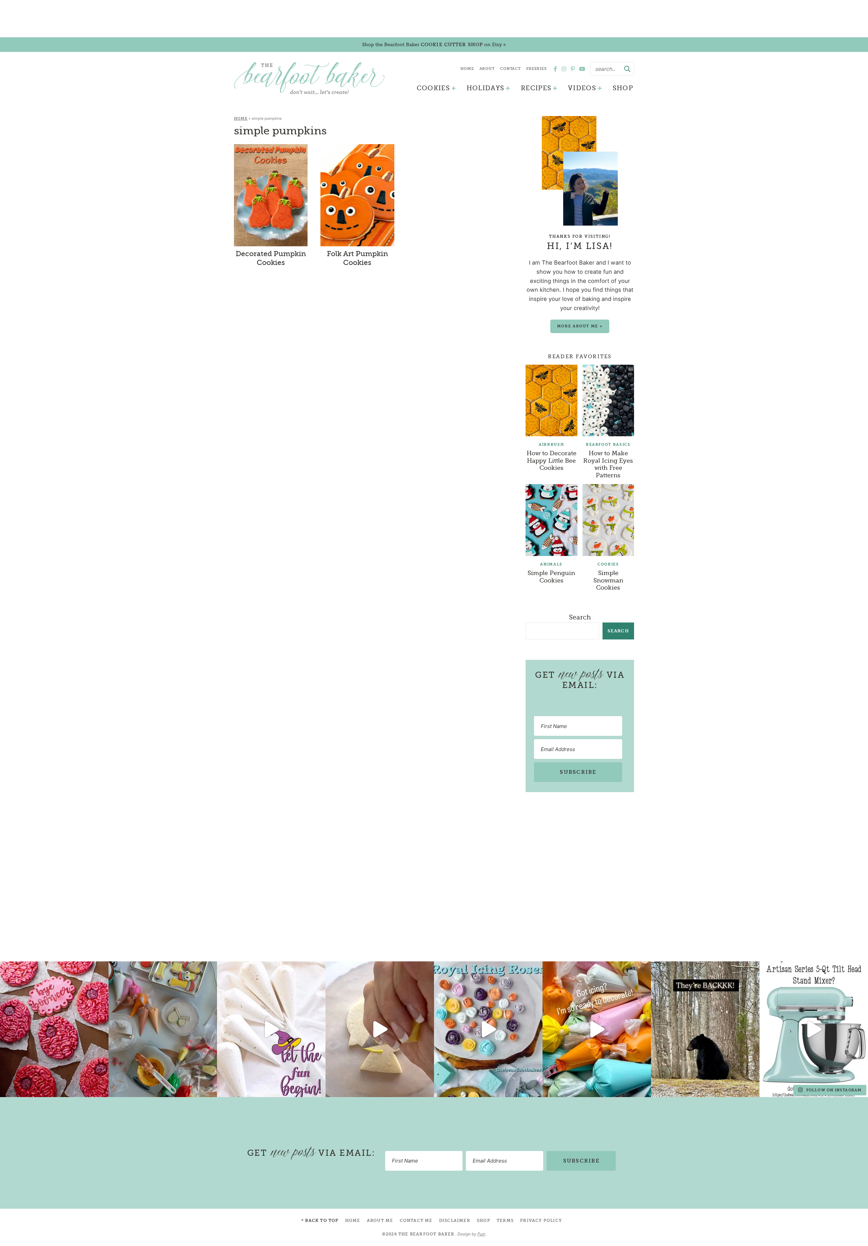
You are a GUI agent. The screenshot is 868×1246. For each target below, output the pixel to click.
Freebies (536, 68)
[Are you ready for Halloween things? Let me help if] (271, 1029)
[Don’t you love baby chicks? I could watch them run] (380, 1029)
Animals (551, 564)
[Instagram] (563, 68)
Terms (505, 1220)
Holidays (486, 88)
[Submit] (627, 68)
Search (580, 617)
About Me (380, 1220)
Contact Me (416, 1220)
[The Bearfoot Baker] (309, 78)
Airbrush (551, 444)
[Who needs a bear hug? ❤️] (705, 1029)
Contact (510, 68)
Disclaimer (454, 1220)
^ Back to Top (320, 1220)
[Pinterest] (573, 68)
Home (467, 68)
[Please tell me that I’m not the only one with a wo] (162, 1029)
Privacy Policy (541, 1220)
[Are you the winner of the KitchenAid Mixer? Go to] (814, 1029)
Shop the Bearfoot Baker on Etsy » (434, 44)
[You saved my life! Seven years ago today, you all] (54, 1029)
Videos (582, 88)
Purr (481, 1234)
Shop (623, 88)
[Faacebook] (555, 68)
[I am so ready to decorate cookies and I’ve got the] (596, 1029)
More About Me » (580, 326)
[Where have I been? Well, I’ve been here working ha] (488, 1029)
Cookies (433, 88)
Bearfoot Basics (608, 444)
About (487, 68)
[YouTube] (582, 68)
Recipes (536, 88)
